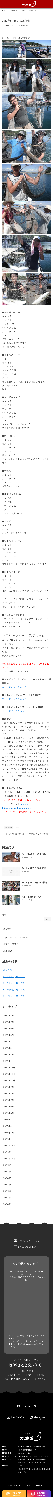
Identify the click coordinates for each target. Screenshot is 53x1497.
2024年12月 (9, 1145)
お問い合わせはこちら (28, 1240)
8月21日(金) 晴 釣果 (14, 989)
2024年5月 (8, 1190)
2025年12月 (9, 1067)
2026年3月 (8, 1047)
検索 (4, 914)
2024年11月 (9, 1151)
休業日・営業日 (11, 943)
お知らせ (7, 969)
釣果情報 (22, 26)
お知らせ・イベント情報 (15, 937)
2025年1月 (8, 1138)
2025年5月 (8, 1112)
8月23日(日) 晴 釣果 (14, 982)
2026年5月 (8, 1034)
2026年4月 (8, 1041)
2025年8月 (8, 1093)
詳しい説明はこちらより (14, 686)
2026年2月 (8, 1054)
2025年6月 (8, 1106)
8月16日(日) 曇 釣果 (14, 995)
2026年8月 (8, 1015)
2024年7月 (8, 1177)
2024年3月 (8, 1203)
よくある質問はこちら (28, 1246)
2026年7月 (8, 1021)
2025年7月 (8, 1099)
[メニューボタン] (50, 4)
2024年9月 (8, 1164)
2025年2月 (8, 1132)
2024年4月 (8, 1197)
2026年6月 (8, 1028)
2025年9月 (8, 1086)
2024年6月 (8, 1184)
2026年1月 (8, 1060)
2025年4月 (8, 1119)
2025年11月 (9, 1073)
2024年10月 (9, 1158)
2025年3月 (8, 1125)
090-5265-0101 (28, 1365)
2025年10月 (9, 1080)
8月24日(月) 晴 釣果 (14, 976)
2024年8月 (8, 1171)
